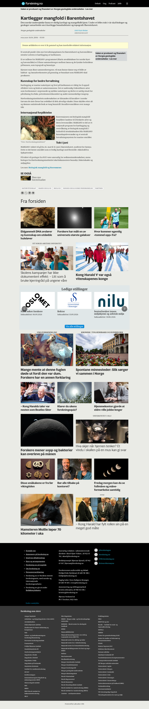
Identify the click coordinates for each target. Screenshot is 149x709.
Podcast (112, 3)
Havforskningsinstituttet (33, 652)
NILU (26, 696)
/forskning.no (104, 555)
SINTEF (100, 632)
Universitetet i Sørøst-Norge (107, 680)
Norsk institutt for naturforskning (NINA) (74, 688)
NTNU (63, 629)
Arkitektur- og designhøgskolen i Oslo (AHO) (39, 619)
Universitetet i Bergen (105, 669)
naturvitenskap (29, 188)
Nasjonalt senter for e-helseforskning (73, 643)
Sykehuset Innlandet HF (106, 655)
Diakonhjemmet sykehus (33, 624)
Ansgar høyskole (30, 616)
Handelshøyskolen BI (32, 649)
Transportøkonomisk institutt (108, 660)
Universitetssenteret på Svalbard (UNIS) (111, 683)
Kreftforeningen (30, 675)
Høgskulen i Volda (30, 660)
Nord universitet (66, 656)
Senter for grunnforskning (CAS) (109, 635)
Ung (104, 3)
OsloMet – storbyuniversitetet (71, 693)
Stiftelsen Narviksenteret (106, 649)
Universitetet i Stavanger (106, 677)
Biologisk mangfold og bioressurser (45, 167)
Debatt (98, 3)
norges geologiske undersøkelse (78, 188)
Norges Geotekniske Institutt (70, 662)
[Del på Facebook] (22, 193)
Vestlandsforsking (104, 686)
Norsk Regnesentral (67, 679)
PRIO (99, 619)
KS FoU (27, 672)
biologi (57, 188)
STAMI (100, 643)
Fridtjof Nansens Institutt (33, 646)
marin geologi (44, 188)
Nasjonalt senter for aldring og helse (73, 640)
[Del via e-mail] (33, 193)
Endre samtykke (32, 603)
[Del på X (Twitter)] (26, 193)
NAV (26, 685)
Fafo (26, 632)
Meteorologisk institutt (32, 683)
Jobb (119, 3)
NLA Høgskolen (66, 616)
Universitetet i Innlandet (106, 672)
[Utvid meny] (127, 3)
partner (99, 188)
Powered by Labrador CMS (74, 704)
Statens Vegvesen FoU (105, 646)
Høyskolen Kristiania (31, 666)
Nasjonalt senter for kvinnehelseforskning (75, 645)
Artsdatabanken (30, 622)
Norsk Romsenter (67, 682)
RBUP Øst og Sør (103, 622)
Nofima (63, 653)
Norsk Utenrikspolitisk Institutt (71, 685)
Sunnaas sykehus (103, 652)
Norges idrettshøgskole (69, 673)
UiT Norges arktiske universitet (108, 663)
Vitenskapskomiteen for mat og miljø (110, 695)
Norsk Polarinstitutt (67, 676)
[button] (24, 309)
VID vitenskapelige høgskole (107, 692)
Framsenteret (29, 643)
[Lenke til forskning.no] (55, 2)
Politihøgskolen (103, 616)
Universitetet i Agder (104, 666)
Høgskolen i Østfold (31, 657)
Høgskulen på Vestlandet (33, 663)
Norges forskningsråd (68, 668)
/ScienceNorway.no (106, 563)
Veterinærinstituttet (104, 689)
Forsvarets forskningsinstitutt (34, 640)
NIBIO (26, 688)
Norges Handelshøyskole (69, 665)
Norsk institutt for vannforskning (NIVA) (74, 690)
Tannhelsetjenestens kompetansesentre (111, 657)
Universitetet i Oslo (104, 675)
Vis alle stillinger (74, 326)
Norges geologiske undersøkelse (72, 670)
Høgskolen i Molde (31, 655)
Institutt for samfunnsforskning (35, 669)
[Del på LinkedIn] (29, 193)
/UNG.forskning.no (106, 559)
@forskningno (105, 550)
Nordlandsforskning (68, 659)
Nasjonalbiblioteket (67, 632)
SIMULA (100, 630)
